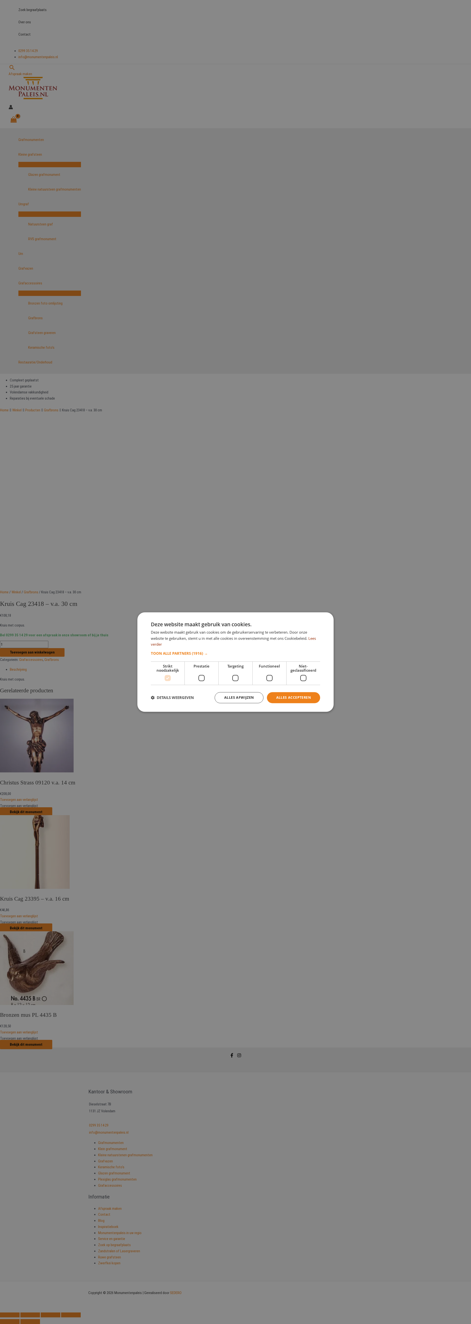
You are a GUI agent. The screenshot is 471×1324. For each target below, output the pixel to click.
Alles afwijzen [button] (239, 697)
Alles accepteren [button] (293, 697)
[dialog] (235, 662)
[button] (235, 653)
